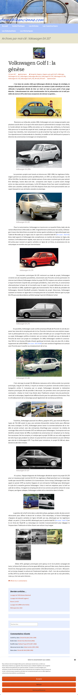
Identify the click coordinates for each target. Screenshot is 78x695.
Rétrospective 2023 (16, 608)
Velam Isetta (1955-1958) (31, 647)
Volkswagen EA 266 (59, 76)
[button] (75, 660)
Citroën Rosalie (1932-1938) (28, 637)
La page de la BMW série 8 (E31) (19, 605)
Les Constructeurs (50, 26)
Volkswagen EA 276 (14, 78)
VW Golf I (42, 78)
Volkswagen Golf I (26, 78)
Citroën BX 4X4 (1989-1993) (25, 650)
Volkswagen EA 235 (47, 76)
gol (49, 74)
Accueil (5, 26)
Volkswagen (24, 76)
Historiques (23, 74)
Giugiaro (45, 74)
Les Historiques (26, 31)
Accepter (39, 679)
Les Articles (33, 26)
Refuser (39, 684)
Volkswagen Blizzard (34, 76)
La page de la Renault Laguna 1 (19, 598)
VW (33, 78)
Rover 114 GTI (14, 601)
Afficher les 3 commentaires (18, 581)
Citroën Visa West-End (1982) (26, 641)
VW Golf (37, 78)
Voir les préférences (39, 690)
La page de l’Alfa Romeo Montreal (20, 595)
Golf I (55, 74)
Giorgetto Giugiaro (36, 74)
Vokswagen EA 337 (14, 76)
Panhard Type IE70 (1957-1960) (27, 644)
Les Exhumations (9, 31)
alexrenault (52, 78)
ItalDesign (61, 74)
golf (52, 74)
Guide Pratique (18, 26)
